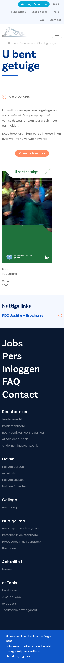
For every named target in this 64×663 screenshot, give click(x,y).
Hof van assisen (13, 480)
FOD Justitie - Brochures (22, 315)
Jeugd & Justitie (35, 4)
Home (12, 43)
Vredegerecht (12, 419)
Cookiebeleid (44, 646)
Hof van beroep (13, 467)
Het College (10, 507)
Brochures (26, 43)
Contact (55, 20)
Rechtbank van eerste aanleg (23, 432)
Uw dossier (9, 590)
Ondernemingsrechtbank (20, 445)
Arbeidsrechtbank (15, 439)
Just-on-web (11, 597)
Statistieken (39, 12)
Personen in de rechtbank (20, 535)
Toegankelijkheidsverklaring (24, 651)
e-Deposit (9, 604)
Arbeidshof (9, 473)
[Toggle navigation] (57, 34)
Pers (56, 12)
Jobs (55, 4)
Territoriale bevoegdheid (19, 610)
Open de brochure (32, 153)
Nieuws (7, 569)
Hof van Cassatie (14, 486)
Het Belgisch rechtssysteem (21, 528)
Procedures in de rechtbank (21, 542)
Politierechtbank (13, 426)
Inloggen (21, 369)
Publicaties (18, 12)
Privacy (28, 646)
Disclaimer (13, 646)
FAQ (41, 20)
